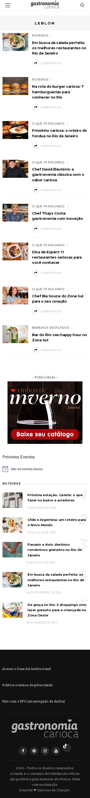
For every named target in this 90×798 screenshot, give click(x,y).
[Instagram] (45, 751)
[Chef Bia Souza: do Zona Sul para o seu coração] (15, 295)
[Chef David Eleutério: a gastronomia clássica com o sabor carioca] (15, 168)
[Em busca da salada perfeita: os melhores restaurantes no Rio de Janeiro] (15, 41)
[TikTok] (67, 748)
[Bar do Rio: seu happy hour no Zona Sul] (15, 334)
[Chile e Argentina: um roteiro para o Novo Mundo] (12, 524)
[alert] (45, 469)
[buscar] (82, 5)
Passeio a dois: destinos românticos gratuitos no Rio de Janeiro (55, 549)
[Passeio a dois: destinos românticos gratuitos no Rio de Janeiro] (12, 549)
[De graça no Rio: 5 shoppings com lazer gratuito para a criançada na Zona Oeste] (12, 609)
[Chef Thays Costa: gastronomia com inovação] (15, 212)
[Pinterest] (34, 751)
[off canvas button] (7, 5)
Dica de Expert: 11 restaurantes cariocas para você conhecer (57, 257)
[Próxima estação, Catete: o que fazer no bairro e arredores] (12, 500)
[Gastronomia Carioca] (45, 728)
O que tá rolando (48, 123)
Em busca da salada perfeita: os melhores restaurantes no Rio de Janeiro (59, 48)
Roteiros (40, 35)
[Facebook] (23, 751)
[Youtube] (56, 751)
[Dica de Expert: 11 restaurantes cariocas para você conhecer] (15, 251)
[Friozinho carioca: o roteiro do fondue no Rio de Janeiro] (15, 129)
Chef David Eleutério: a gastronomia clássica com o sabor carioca (58, 174)
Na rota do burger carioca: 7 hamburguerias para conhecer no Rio (58, 91)
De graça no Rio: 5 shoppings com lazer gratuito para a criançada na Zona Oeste (57, 610)
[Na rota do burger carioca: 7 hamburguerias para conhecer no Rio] (15, 85)
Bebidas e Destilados (50, 327)
